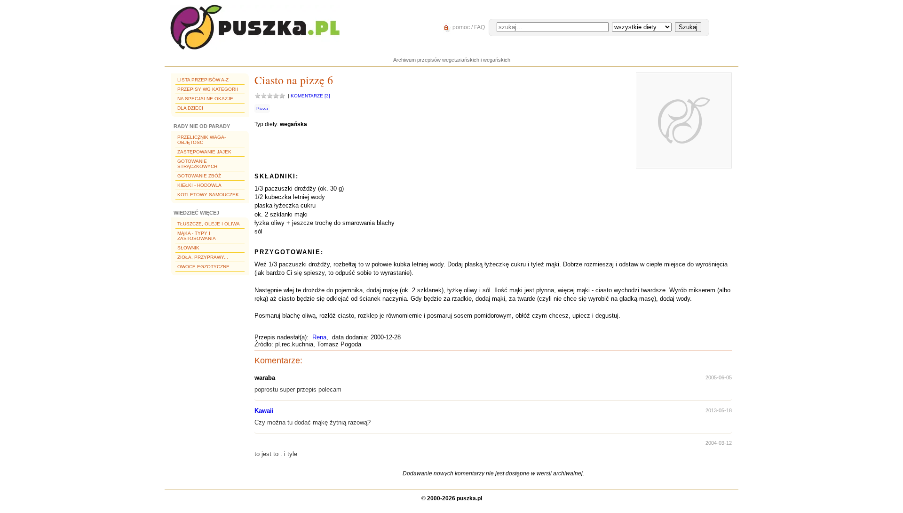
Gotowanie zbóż (199, 175)
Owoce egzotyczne (203, 266)
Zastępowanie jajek (204, 151)
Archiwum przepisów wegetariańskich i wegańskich (451, 60)
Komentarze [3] (310, 95)
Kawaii (264, 410)
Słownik (188, 247)
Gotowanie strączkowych (197, 164)
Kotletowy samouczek (208, 194)
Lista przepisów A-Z (203, 79)
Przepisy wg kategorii (207, 89)
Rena (319, 337)
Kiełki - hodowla (199, 185)
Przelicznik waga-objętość (201, 140)
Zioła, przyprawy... (202, 257)
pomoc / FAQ (468, 27)
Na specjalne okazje (205, 98)
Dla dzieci (190, 108)
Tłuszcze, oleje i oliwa (208, 223)
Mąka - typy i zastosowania (196, 236)
